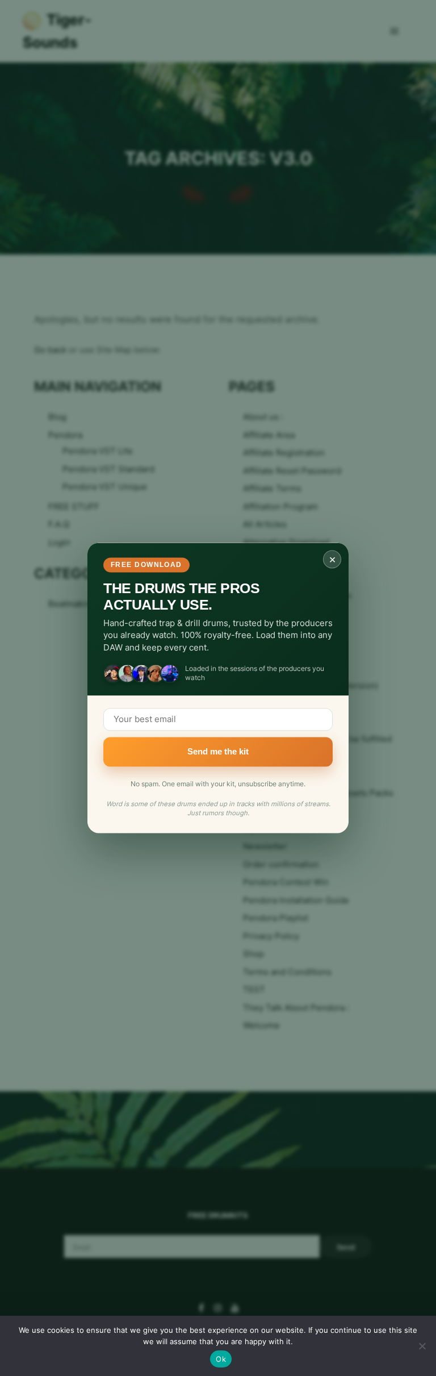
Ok (221, 1359)
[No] (421, 1346)
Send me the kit (218, 751)
